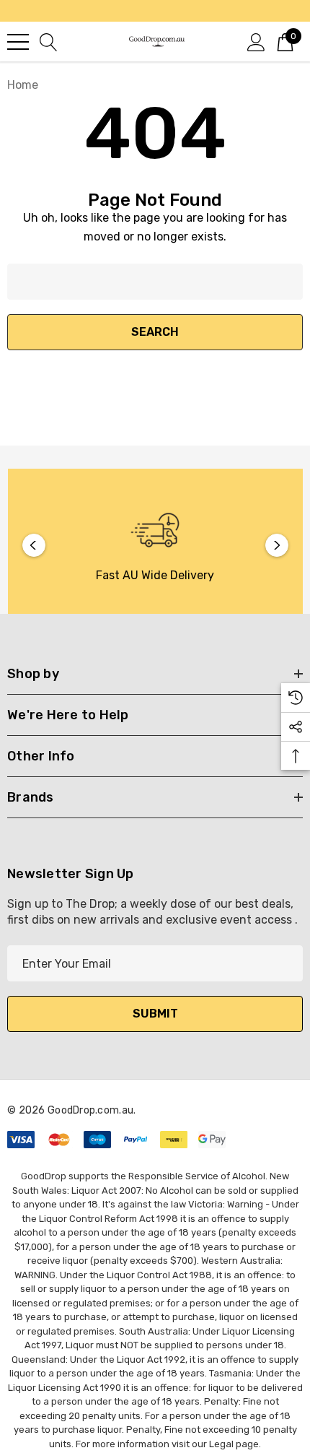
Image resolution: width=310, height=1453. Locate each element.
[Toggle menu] (18, 42)
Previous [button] (33, 545)
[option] (155, 545)
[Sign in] (256, 41)
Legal (221, 1444)
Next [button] (276, 545)
